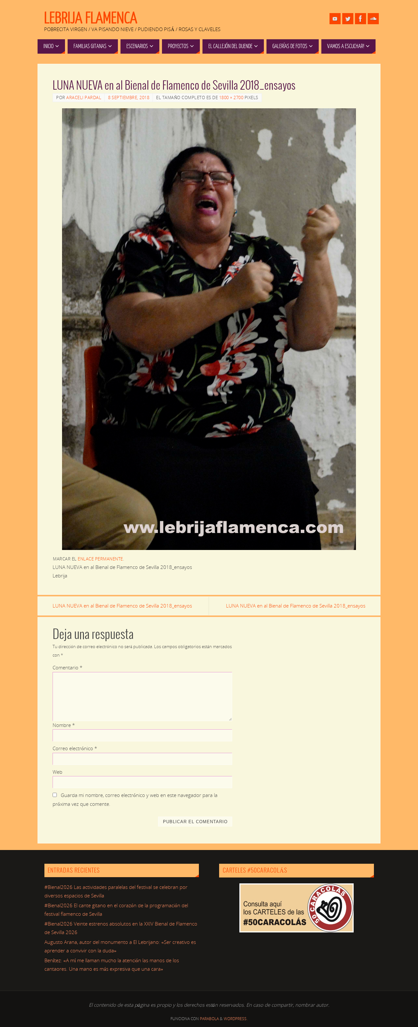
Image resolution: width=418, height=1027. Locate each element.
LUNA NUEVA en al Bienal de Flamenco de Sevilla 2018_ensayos (122, 605)
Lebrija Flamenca (90, 18)
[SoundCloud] (373, 18)
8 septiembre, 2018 (128, 97)
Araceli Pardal (83, 97)
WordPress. (236, 1018)
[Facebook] (360, 18)
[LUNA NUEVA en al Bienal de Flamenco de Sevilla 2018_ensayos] (209, 329)
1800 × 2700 (231, 97)
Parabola (209, 1018)
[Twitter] (347, 18)
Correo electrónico (75, 748)
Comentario (67, 667)
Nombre (64, 725)
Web (57, 772)
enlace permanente (100, 559)
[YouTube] (335, 18)
